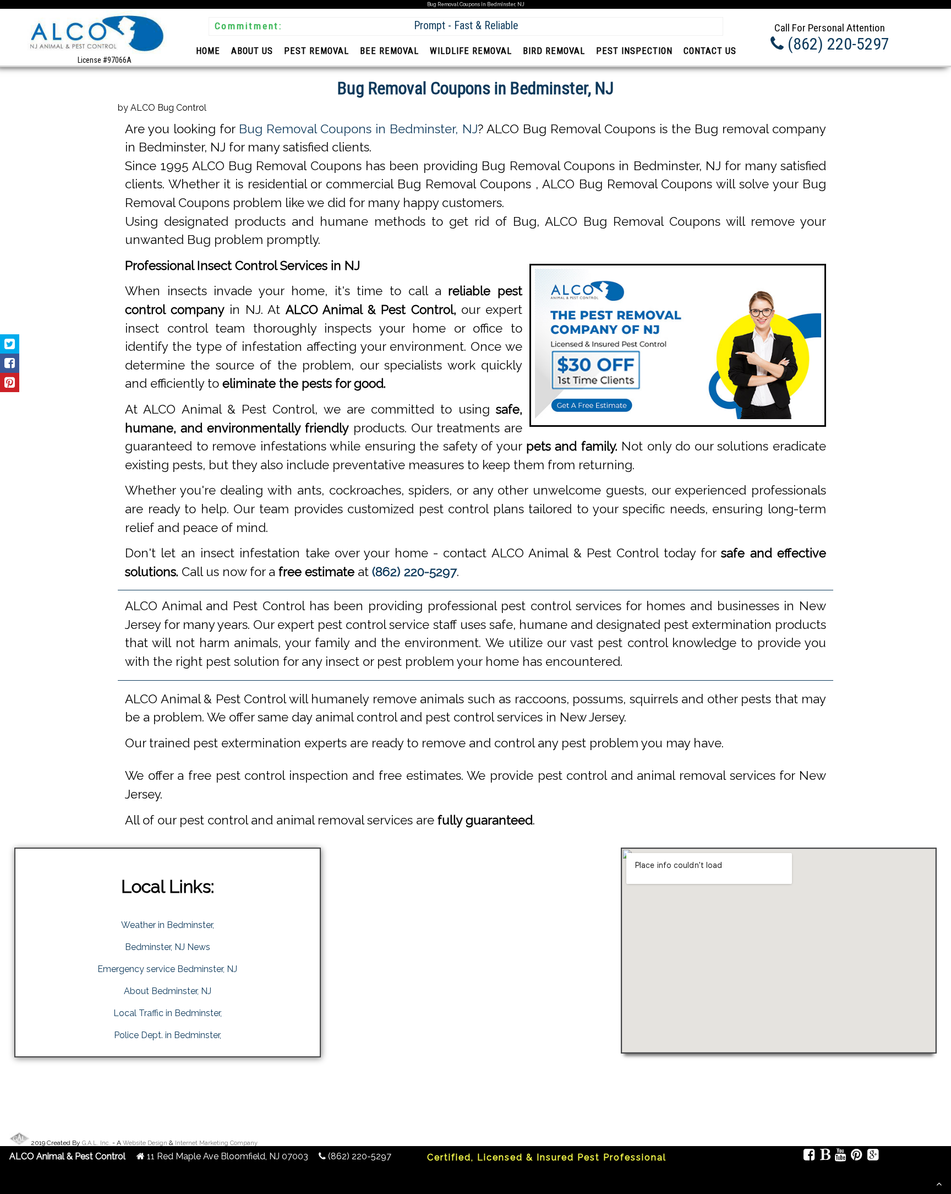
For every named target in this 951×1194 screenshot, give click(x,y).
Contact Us (710, 51)
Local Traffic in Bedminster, (167, 1013)
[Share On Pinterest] (9, 382)
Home (208, 51)
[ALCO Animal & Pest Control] (95, 53)
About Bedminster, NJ (167, 991)
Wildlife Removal (471, 51)
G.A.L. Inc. (96, 1143)
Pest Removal (316, 51)
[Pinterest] (856, 1156)
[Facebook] (809, 1156)
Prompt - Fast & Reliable (466, 25)
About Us (252, 51)
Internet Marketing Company (216, 1143)
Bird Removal (554, 51)
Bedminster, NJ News (167, 947)
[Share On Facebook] (9, 363)
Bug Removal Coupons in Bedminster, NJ (358, 129)
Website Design (145, 1143)
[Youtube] (841, 1156)
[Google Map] (872, 1156)
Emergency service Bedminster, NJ (167, 969)
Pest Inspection (634, 51)
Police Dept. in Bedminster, (167, 1035)
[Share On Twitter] (9, 344)
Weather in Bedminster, (167, 925)
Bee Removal (389, 51)
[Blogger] (824, 1156)
